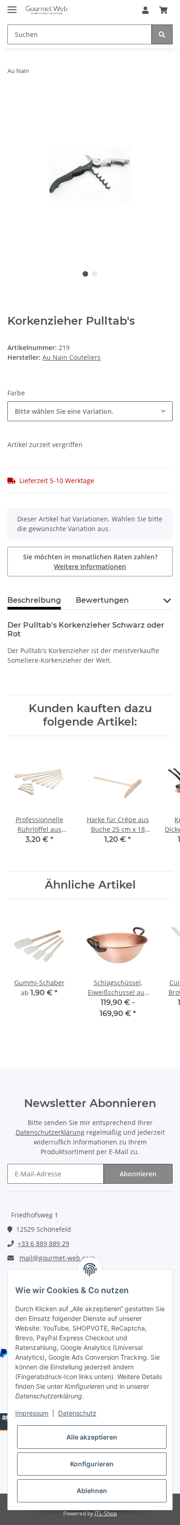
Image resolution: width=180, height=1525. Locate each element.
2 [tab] (94, 274)
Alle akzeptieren (91, 1437)
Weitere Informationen (90, 566)
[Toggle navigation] (12, 6)
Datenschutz (77, 1413)
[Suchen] (162, 34)
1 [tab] (85, 274)
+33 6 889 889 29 (43, 1243)
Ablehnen (92, 1491)
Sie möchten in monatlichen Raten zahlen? (90, 561)
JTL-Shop (106, 1513)
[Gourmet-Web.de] (46, 10)
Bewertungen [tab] (102, 600)
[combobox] (90, 411)
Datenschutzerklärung (50, 1132)
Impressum (31, 1413)
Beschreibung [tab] (34, 600)
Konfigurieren (92, 1464)
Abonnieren (138, 1173)
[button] (145, 10)
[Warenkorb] (163, 10)
